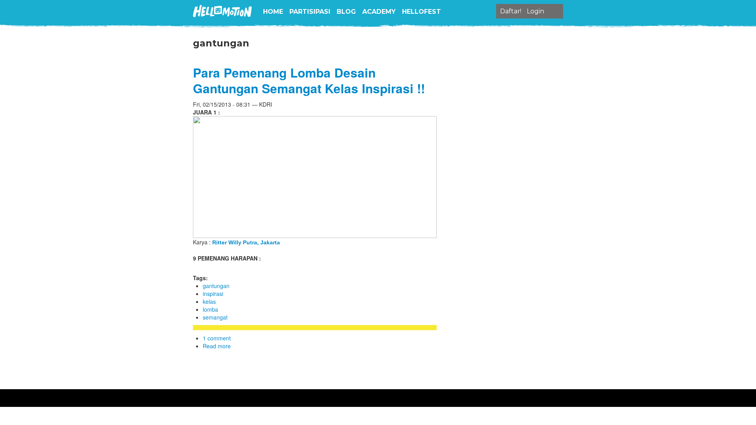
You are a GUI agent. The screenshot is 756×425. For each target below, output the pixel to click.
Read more (217, 346)
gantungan (216, 286)
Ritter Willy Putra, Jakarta (246, 242)
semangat (215, 317)
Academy (379, 11)
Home (273, 11)
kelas (209, 301)
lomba (210, 309)
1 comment (217, 338)
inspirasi (213, 294)
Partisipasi (309, 11)
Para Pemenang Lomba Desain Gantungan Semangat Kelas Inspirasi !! (309, 80)
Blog (346, 11)
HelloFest (421, 11)
